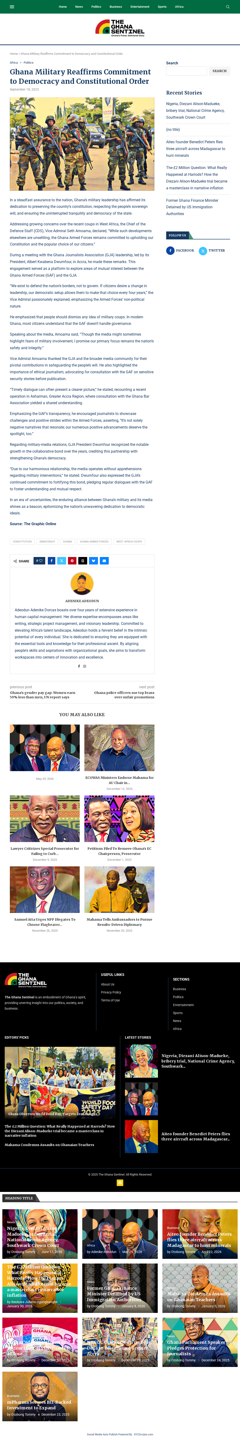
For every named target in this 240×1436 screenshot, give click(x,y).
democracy (47, 541)
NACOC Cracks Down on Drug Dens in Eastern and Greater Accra (119, 1348)
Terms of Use (110, 1000)
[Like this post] (40, 560)
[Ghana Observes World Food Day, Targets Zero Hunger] (60, 1083)
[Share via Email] (104, 560)
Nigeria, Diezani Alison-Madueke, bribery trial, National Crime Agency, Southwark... (198, 1061)
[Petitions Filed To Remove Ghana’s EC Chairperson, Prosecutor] (119, 818)
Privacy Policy (111, 992)
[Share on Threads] (82, 560)
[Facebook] (120, 1183)
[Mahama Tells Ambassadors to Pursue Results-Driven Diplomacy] (119, 889)
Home (63, 6)
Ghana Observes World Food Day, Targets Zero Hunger (52, 1114)
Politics (96, 6)
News (79, 6)
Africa (179, 6)
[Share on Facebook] (51, 560)
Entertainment (140, 6)
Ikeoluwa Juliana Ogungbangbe (34, 1302)
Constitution (22, 541)
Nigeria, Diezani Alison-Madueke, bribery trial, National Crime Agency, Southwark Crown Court (195, 111)
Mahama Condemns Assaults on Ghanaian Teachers (49, 1145)
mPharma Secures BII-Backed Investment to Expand (39, 1404)
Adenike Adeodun (82, 601)
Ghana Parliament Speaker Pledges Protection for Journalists (196, 1348)
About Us (107, 984)
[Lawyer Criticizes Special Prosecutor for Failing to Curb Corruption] (45, 818)
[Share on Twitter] (61, 560)
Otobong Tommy (23, 1252)
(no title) (173, 129)
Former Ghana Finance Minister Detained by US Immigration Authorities (192, 207)
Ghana (67, 541)
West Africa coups (129, 541)
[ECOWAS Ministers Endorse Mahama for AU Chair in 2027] (119, 748)
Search (172, 63)
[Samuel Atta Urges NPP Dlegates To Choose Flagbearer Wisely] (45, 889)
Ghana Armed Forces (94, 541)
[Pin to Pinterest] (72, 560)
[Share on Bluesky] (93, 560)
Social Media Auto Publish (102, 1434)
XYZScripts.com (143, 1434)
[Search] (227, 7)
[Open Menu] (12, 7)
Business (116, 6)
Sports (162, 6)
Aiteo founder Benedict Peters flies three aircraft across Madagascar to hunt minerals (195, 149)
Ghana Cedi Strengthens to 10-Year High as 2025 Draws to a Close (39, 1348)
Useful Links (112, 975)
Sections (181, 979)
